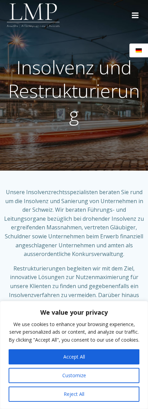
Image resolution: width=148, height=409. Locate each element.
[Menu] (135, 15)
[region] (74, 355)
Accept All (74, 356)
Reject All (74, 394)
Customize (74, 375)
